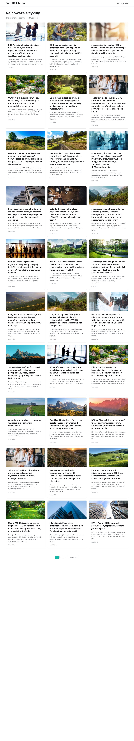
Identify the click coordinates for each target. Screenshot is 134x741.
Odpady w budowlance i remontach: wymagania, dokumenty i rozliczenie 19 (25, 423)
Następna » (73, 557)
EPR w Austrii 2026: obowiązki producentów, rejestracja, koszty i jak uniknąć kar (107, 526)
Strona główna (122, 3)
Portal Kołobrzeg (15, 3)
